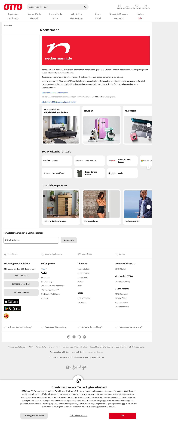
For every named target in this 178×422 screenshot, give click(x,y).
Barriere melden (21, 292)
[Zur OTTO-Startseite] (13, 7)
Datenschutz (40, 347)
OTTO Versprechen (137, 347)
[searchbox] (54, 7)
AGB (31, 347)
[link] (6, 316)
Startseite (8, 25)
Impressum (53, 347)
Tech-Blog (82, 302)
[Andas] (57, 160)
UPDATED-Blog (84, 298)
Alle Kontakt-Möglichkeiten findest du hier (59, 102)
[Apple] (122, 173)
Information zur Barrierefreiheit (74, 347)
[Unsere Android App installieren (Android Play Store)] (12, 308)
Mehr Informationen (78, 416)
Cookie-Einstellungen (17, 347)
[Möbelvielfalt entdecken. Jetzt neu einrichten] (61, 125)
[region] (89, 401)
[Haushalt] (101, 125)
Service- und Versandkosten (91, 352)
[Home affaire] (57, 173)
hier (123, 404)
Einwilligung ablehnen (33, 416)
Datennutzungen (101, 391)
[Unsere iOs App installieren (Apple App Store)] (11, 301)
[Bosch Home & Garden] (122, 160)
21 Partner (35, 391)
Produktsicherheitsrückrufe (101, 347)
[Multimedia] (142, 125)
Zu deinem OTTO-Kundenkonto (55, 93)
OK (122, 416)
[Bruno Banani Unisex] (89, 173)
